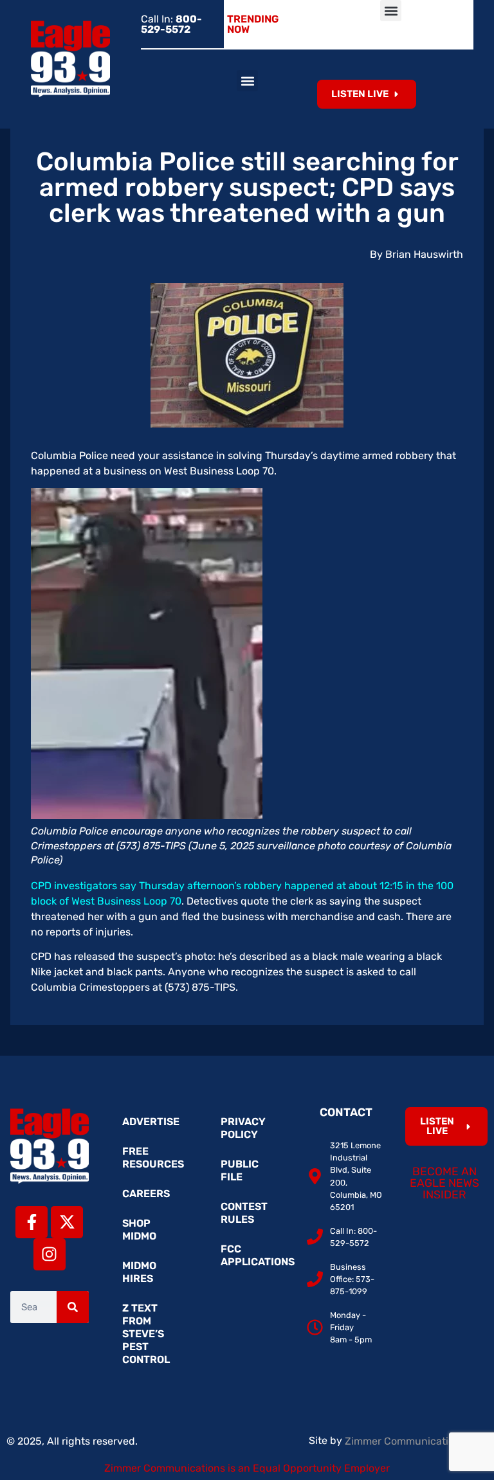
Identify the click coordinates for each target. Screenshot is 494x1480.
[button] (390, 10)
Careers (146, 1193)
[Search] (73, 1307)
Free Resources (153, 1157)
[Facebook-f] (31, 1222)
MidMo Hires (139, 1272)
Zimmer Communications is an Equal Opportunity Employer (247, 1468)
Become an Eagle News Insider (444, 1182)
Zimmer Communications (406, 1441)
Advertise (150, 1121)
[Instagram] (49, 1254)
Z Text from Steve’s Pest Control (146, 1334)
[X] (67, 1222)
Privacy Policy (243, 1128)
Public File (240, 1170)
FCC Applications (253, 1255)
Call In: (171, 24)
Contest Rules (244, 1212)
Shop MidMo (139, 1229)
